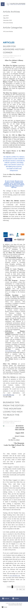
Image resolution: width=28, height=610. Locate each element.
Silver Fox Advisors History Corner (14, 49)
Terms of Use (10, 604)
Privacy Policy (16, 604)
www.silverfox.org (10, 351)
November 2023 (7, 20)
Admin (21, 604)
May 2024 (6, 18)
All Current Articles (8, 22)
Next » (21, 589)
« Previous (9, 586)
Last (24, 589)
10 (17, 589)
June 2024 (6, 15)
